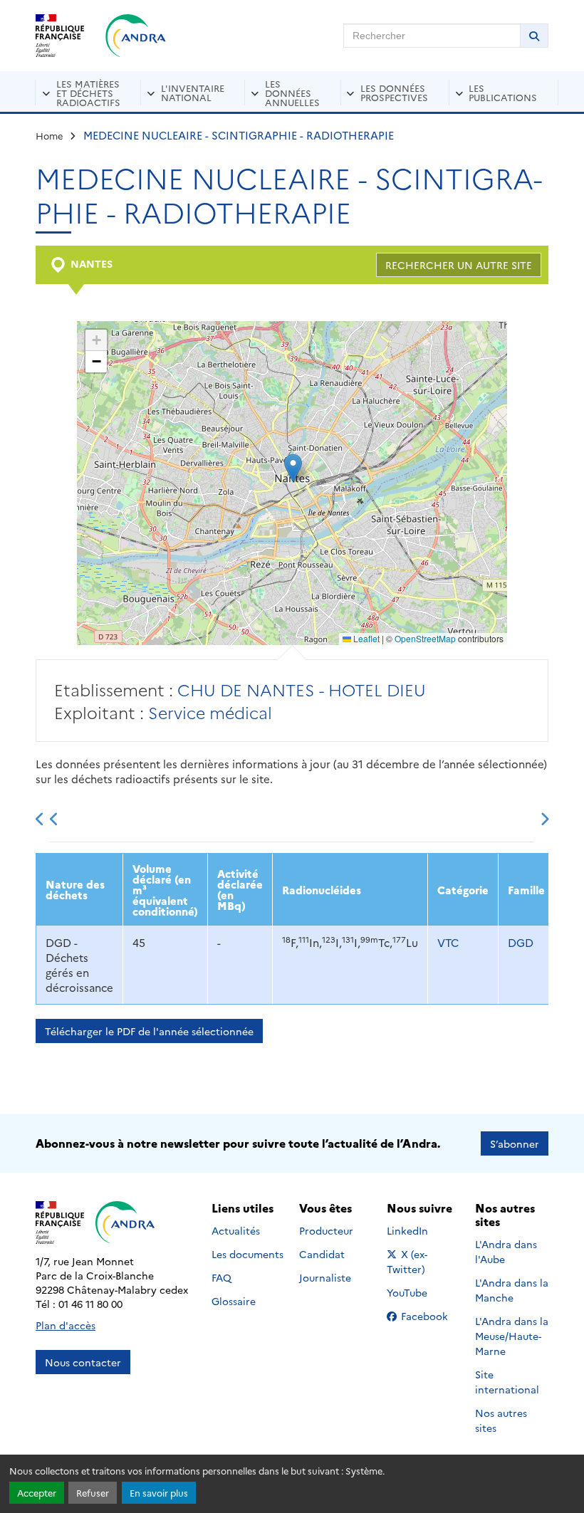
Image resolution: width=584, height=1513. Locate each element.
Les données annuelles (292, 92)
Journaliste (325, 1277)
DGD (520, 942)
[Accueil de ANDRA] (135, 35)
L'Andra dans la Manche (511, 1289)
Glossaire (234, 1301)
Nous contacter (83, 1362)
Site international (507, 1381)
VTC (448, 942)
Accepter (36, 1493)
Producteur (326, 1230)
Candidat (322, 1254)
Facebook (428, 1316)
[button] (293, 468)
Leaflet (365, 638)
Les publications (503, 92)
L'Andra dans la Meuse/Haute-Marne (511, 1336)
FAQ (221, 1277)
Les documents (247, 1254)
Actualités (236, 1230)
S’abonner (514, 1143)
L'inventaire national (192, 92)
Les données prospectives (394, 92)
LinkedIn (423, 1230)
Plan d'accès (65, 1325)
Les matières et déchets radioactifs (88, 92)
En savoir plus (159, 1493)
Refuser (92, 1493)
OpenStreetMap (425, 638)
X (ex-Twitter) (423, 1261)
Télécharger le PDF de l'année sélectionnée (149, 1031)
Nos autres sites (501, 1420)
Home (49, 135)
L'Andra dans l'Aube (506, 1251)
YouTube (423, 1292)
